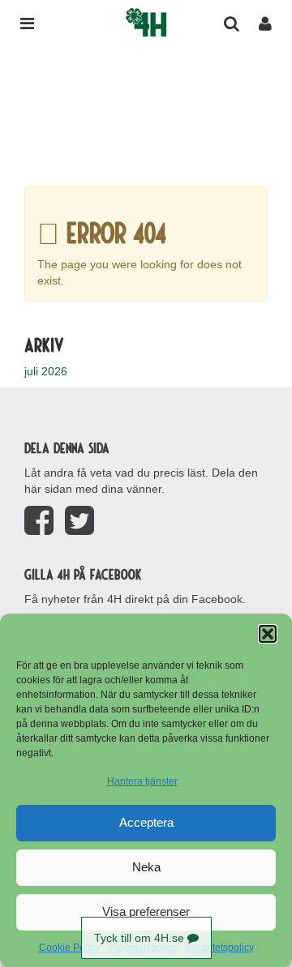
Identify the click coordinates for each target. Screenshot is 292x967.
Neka (146, 867)
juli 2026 (45, 371)
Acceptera (146, 822)
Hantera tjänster (142, 781)
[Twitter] (79, 521)
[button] (268, 634)
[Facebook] (39, 521)
